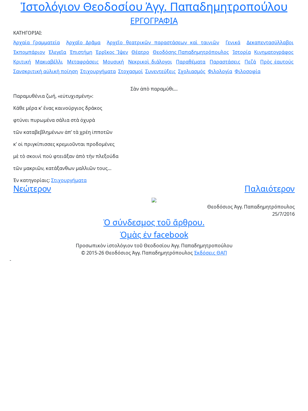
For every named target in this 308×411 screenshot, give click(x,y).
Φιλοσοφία (247, 71)
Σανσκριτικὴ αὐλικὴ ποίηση (45, 71)
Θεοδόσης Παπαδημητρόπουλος (191, 52)
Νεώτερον (32, 188)
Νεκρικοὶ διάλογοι (150, 61)
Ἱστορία (242, 52)
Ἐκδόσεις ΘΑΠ (210, 252)
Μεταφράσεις (83, 61)
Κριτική (22, 61)
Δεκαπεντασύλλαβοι (270, 42)
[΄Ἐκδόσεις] (154, 199)
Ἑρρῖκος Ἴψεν (112, 52)
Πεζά (250, 61)
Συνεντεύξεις (160, 71)
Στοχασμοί (130, 71)
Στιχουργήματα (98, 71)
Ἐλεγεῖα (57, 52)
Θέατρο (140, 52)
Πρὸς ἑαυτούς (277, 61)
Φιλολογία (220, 71)
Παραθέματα (190, 61)
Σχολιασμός (191, 71)
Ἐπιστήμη (81, 52)
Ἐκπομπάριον (29, 52)
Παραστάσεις (225, 61)
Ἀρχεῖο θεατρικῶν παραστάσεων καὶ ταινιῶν (163, 42)
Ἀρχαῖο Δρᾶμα (83, 42)
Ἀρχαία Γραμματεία (36, 42)
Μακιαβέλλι (49, 61)
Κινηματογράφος (274, 52)
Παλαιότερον (270, 188)
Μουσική (113, 61)
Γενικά (233, 42)
